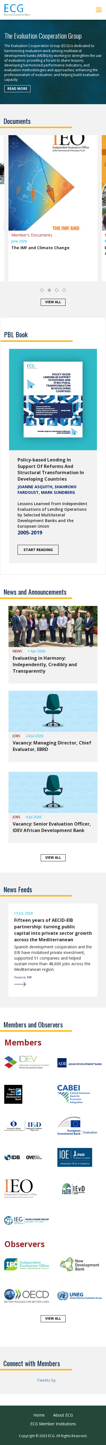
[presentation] (5, 953)
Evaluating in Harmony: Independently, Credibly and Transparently (45, 664)
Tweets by (46, 1380)
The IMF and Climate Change (40, 247)
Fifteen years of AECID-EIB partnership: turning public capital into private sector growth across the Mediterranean (53, 930)
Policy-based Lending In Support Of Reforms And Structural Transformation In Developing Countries (51, 469)
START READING (38, 549)
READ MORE (17, 88)
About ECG (63, 1415)
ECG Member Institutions (53, 1423)
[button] (42, 290)
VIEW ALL (53, 302)
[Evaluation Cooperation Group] (19, 10)
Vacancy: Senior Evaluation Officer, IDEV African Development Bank (52, 827)
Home (39, 1415)
